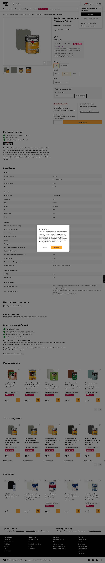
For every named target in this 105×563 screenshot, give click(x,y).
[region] (53, 238)
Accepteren (56, 247)
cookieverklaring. (45, 242)
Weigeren (44, 247)
